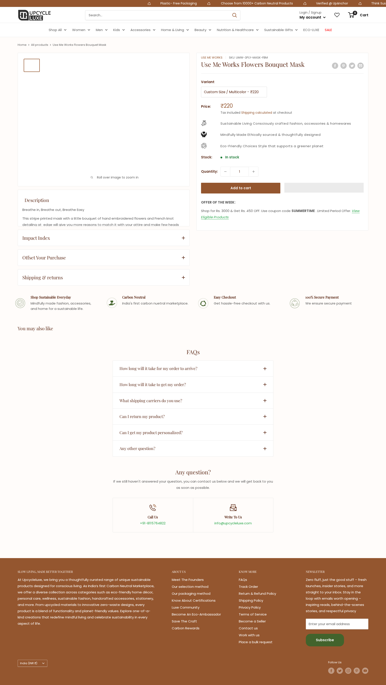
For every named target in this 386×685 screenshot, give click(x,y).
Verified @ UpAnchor (306, 3)
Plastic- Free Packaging (153, 3)
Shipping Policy (251, 600)
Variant (207, 82)
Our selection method (190, 586)
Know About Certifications (194, 600)
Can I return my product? (142, 416)
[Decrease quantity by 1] (225, 171)
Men (99, 29)
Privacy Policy (250, 607)
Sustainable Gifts (278, 29)
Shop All (55, 29)
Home (22, 45)
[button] (324, 188)
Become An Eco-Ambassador (196, 614)
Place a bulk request (256, 642)
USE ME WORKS (211, 57)
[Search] (234, 15)
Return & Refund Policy (257, 593)
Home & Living (172, 29)
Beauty (200, 29)
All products (39, 45)
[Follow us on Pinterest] (357, 671)
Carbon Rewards (185, 628)
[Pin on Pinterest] (343, 65)
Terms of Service (253, 614)
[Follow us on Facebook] (331, 671)
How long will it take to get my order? (153, 384)
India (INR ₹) (28, 663)
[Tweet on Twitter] (352, 65)
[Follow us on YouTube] (365, 671)
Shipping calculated (256, 112)
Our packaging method (191, 593)
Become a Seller (252, 621)
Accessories (140, 29)
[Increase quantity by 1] (253, 171)
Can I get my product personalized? (151, 432)
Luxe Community (185, 607)
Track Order (248, 586)
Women (78, 29)
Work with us (249, 635)
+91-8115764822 (153, 523)
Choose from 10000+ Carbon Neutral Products (230, 3)
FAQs (243, 579)
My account (311, 17)
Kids (116, 29)
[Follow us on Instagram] (348, 671)
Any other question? (137, 448)
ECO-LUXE (311, 29)
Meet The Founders (188, 579)
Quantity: (209, 171)
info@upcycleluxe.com (233, 523)
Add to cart (241, 188)
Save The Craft (184, 621)
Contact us (248, 628)
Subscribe (325, 640)
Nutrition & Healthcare (235, 29)
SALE (328, 29)
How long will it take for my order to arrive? (158, 368)
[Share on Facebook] (335, 65)
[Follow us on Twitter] (340, 671)
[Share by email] (360, 65)
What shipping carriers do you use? (151, 400)
